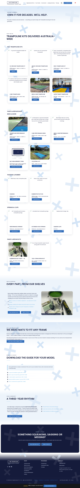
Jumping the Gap (51, 3)
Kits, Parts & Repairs (28, 467)
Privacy (36, 480)
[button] (61, 3)
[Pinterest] (9, 466)
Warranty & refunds (44, 480)
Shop (24, 3)
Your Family (37, 3)
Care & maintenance (28, 472)
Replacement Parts (30, 3)
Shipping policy (54, 480)
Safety (25, 474)
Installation (26, 470)
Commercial (43, 3)
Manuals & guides (28, 468)
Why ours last (27, 465)
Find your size (27, 463)
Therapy (57, 3)
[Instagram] (7, 466)
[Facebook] (11, 466)
